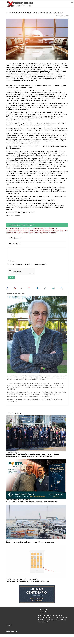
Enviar (11, 278)
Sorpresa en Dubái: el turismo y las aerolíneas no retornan (30, 542)
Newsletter (45, 612)
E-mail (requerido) (14, 244)
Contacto (45, 609)
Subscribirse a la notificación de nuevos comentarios (29, 264)
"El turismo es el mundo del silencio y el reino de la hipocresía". (32, 502)
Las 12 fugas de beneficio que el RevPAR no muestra (27, 581)
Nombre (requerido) (15, 238)
